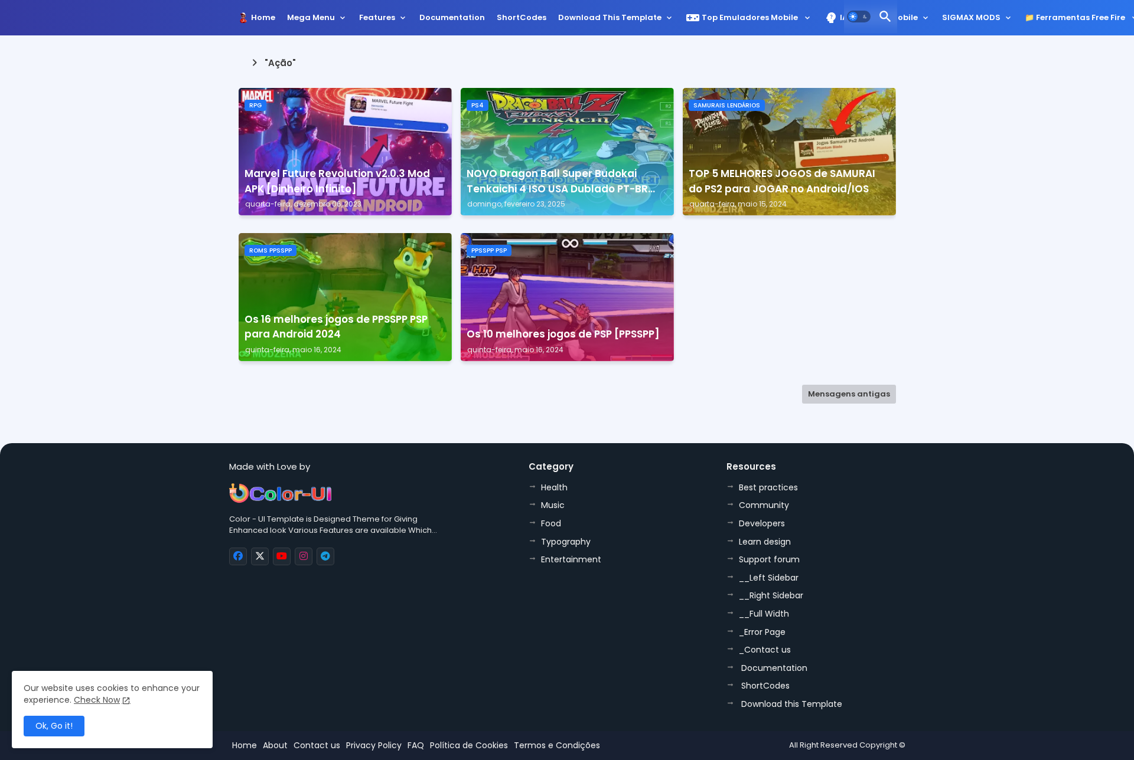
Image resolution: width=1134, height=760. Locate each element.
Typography (566, 542)
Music (553, 505)
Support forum (769, 559)
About (275, 745)
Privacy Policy (374, 745)
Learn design (765, 542)
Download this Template (610, 17)
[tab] (263, 20)
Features (377, 17)
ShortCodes (521, 17)
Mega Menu (311, 17)
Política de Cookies (469, 745)
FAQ (416, 745)
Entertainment (571, 559)
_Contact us (765, 650)
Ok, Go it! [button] (54, 726)
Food (551, 523)
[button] (859, 16)
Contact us (317, 745)
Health (554, 487)
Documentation (452, 17)
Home (263, 17)
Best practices (768, 487)
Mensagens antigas (849, 393)
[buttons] (238, 556)
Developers (762, 523)
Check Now (97, 700)
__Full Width (764, 614)
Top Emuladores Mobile (743, 18)
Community (764, 505)
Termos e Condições (557, 745)
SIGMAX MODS (971, 17)
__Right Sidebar (771, 595)
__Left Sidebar (769, 578)
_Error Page (762, 632)
